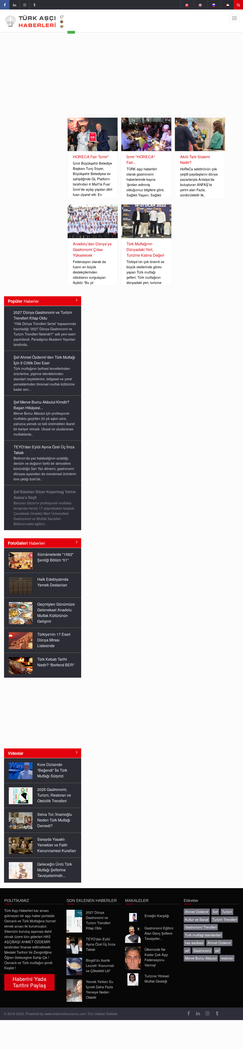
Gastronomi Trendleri (201, 926)
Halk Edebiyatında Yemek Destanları (52, 582)
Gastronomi (202, 950)
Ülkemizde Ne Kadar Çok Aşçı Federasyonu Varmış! (156, 957)
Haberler (23, 301)
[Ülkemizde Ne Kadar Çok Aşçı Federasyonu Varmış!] (133, 958)
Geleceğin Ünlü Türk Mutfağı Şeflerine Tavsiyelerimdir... (54, 869)
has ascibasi (194, 942)
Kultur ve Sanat (196, 919)
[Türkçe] (186, 4)
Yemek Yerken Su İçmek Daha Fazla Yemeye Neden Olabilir (99, 989)
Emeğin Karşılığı (157, 915)
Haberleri (26, 543)
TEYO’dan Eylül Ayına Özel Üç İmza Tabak (100, 944)
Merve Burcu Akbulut (201, 958)
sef (187, 950)
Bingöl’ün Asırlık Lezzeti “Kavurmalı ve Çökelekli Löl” (100, 965)
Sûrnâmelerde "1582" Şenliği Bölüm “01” (55, 557)
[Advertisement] (146, 79)
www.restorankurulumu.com (65, 1013)
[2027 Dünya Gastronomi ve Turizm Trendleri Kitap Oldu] (74, 921)
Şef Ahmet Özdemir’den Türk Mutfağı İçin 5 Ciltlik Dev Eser (44, 360)
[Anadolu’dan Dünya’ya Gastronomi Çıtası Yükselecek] (93, 221)
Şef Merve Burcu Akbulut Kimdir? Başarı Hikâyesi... (41, 404)
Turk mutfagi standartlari (203, 934)
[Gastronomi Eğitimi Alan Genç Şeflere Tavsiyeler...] (133, 934)
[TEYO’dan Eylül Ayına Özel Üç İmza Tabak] (74, 945)
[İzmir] (146, 134)
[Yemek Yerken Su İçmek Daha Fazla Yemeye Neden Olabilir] (74, 990)
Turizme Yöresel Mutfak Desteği (157, 978)
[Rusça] (213, 4)
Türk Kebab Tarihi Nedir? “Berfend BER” (55, 662)
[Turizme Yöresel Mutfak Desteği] (133, 979)
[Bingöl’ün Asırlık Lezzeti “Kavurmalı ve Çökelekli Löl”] (74, 966)
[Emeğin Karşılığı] (133, 917)
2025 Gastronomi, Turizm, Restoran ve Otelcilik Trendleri (54, 795)
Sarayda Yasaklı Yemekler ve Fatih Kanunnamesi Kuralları (56, 844)
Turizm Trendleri (224, 919)
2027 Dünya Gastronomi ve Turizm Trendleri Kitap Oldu (43, 315)
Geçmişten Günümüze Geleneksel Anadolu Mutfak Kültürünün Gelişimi (56, 612)
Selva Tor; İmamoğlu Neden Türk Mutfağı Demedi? (54, 820)
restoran (227, 958)
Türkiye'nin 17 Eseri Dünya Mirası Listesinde (53, 639)
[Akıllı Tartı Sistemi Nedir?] (200, 134)
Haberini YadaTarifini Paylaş (29, 982)
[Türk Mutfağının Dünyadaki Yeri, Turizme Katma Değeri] (146, 221)
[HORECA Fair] (93, 134)
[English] (200, 4)
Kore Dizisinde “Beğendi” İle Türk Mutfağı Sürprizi (52, 770)
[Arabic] (227, 4)
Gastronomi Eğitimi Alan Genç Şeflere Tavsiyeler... (159, 933)
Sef (215, 911)
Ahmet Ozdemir (197, 911)
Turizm (227, 911)
